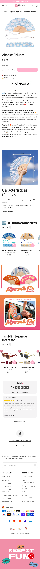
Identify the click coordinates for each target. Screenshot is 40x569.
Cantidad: (5, 65)
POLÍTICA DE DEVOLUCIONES (7, 500)
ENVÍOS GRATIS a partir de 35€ (20, 1)
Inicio (5, 11)
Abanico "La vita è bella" (27, 252)
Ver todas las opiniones (20, 421)
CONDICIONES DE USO (10, 495)
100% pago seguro (10, 78)
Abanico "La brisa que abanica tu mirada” (9, 252)
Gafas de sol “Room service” (9, 369)
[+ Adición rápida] (14, 245)
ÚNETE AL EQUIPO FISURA (28, 487)
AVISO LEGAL (6, 480)
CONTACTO (6, 477)
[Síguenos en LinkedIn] (30, 521)
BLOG (24, 492)
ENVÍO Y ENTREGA (28, 501)
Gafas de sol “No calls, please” (27, 369)
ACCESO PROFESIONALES (28, 496)
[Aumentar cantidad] (12, 69)
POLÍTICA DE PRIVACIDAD (6, 485)
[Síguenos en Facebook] (9, 521)
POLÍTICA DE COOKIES (6, 491)
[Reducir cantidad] (4, 69)
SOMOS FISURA (27, 477)
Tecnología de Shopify (24, 533)
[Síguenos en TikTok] (25, 521)
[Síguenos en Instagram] (14, 521)
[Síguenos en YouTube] (20, 521)
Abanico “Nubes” (30, 11)
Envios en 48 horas (10, 75)
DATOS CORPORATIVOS (28, 481)
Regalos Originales (15, 11)
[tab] (14, 392)
